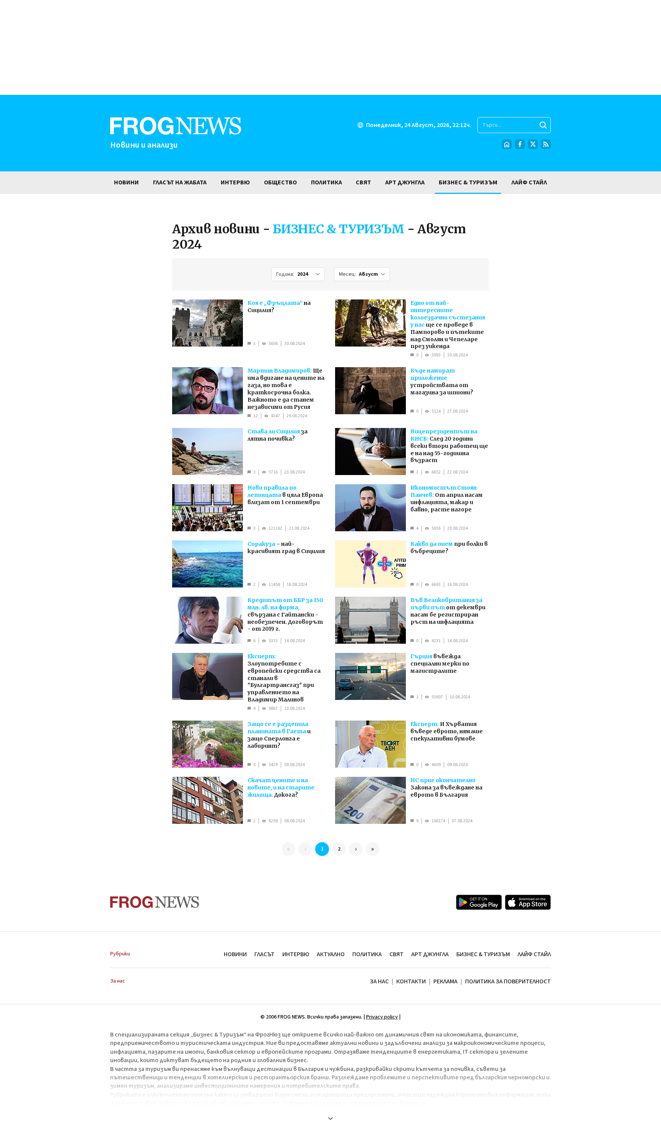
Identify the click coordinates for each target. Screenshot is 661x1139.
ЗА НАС (379, 981)
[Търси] (543, 125)
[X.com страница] (533, 144)
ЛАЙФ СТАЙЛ (534, 954)
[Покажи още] (330, 1118)
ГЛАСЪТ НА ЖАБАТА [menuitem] (180, 182)
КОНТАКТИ (411, 981)
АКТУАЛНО (331, 954)
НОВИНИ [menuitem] (126, 182)
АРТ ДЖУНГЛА (430, 954)
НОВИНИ (235, 954)
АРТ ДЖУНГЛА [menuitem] (405, 182)
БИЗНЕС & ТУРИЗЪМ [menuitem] (468, 182)
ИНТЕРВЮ (295, 954)
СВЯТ (396, 954)
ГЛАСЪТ (264, 954)
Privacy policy (382, 1017)
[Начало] (507, 144)
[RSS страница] (546, 144)
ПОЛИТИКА (367, 954)
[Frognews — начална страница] (154, 902)
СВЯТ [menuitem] (363, 182)
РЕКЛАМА (445, 981)
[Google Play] (479, 902)
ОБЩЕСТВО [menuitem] (280, 182)
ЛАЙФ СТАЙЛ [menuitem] (529, 182)
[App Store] (528, 902)
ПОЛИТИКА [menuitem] (326, 182)
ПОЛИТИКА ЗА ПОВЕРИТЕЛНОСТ (508, 981)
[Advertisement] (330, 47)
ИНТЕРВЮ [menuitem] (235, 182)
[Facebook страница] (520, 144)
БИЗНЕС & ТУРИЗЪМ (483, 954)
